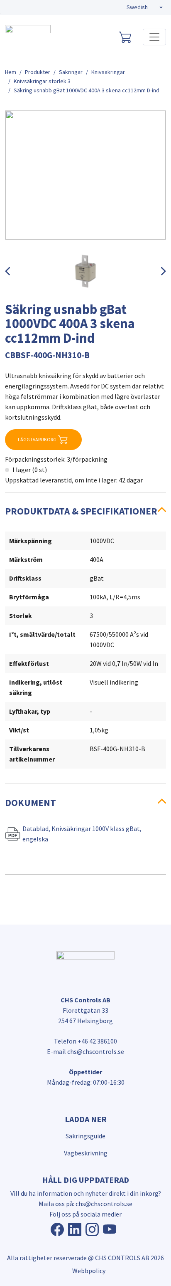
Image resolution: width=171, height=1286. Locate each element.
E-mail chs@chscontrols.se (85, 1051)
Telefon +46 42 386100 (85, 1041)
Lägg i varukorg (37, 439)
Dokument (30, 802)
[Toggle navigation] (154, 37)
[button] (144, 7)
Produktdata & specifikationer (81, 511)
